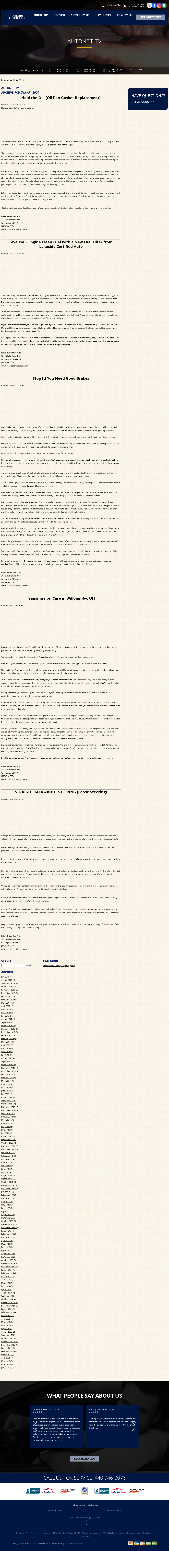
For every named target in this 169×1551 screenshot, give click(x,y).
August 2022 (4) (8, 1214)
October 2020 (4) (8, 1143)
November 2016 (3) (9, 990)
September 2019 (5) (9, 1100)
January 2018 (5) (8, 1035)
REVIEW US (124, 15)
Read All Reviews (84, 1459)
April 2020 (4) (7, 1123)
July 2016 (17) (7, 977)
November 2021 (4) (9, 1185)
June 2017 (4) (6, 1012)
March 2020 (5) (7, 1120)
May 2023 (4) (6, 1244)
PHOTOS (59, 15)
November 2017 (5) (9, 1029)
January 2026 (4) (8, 1348)
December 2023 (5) (9, 1266)
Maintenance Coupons (113, 1510)
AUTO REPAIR (80, 15)
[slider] (38, 1412)
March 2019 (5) (7, 1081)
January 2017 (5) (8, 996)
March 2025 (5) (7, 1315)
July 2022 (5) (6, 1211)
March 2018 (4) (7, 1042)
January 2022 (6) (8, 1191)
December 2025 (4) (9, 1345)
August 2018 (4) (8, 1058)
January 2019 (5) (8, 1074)
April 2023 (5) (7, 1240)
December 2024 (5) (9, 1306)
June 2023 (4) (6, 1247)
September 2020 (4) (9, 1139)
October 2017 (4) (8, 1025)
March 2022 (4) (7, 1198)
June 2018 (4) (6, 1051)
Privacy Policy (78, 1543)
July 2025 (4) (6, 1328)
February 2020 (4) (8, 1116)
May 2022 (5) (6, 1204)
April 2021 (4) (7, 1162)
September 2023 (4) (9, 1257)
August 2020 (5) (8, 1136)
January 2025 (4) (8, 1309)
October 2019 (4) (8, 1103)
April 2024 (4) (7, 1279)
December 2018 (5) (9, 1071)
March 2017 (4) (7, 1003)
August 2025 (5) (8, 1332)
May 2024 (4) (6, 1283)
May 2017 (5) (6, 1009)
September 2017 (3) (9, 1022)
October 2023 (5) (8, 1260)
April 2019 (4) (7, 1084)
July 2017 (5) (6, 1016)
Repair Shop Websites (36, 1543)
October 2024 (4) (8, 1299)
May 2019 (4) (6, 1087)
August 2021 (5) (8, 1175)
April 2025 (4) (7, 1319)
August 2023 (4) (8, 1253)
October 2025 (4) (8, 1338)
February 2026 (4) (8, 1351)
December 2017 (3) (9, 1032)
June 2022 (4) (6, 1208)
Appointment (150, 17)
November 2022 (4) (9, 1224)
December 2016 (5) (9, 993)
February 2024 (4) (8, 1273)
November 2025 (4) (9, 1341)
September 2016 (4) (9, 983)
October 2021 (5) (8, 1182)
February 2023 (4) (8, 1234)
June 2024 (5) (6, 1286)
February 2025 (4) (8, 1312)
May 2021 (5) (6, 1165)
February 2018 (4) (8, 1038)
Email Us (85, 1521)
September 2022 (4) (9, 1218)
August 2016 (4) (8, 980)
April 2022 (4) (7, 1201)
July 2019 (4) (6, 1094)
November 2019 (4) (9, 1107)
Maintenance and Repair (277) (56, 965)
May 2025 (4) (6, 1322)
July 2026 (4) (6, 1367)
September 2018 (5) (9, 1061)
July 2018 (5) (6, 1055)
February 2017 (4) (8, 999)
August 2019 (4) (8, 1097)
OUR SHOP (41, 15)
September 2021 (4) (9, 1178)
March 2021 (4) (7, 1159)
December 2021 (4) (9, 1188)
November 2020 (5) (9, 1146)
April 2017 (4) (7, 1006)
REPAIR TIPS (103, 15)
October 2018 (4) (8, 1064)
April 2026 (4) (7, 1358)
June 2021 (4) (6, 1169)
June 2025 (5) (6, 1325)
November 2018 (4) (9, 1068)
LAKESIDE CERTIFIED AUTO (12, 80)
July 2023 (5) (6, 1250)
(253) (72, 965)
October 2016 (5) (8, 986)
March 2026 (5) (7, 1354)
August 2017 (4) (8, 1019)
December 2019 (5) (9, 1110)
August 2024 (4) (8, 1292)
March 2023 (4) (7, 1237)
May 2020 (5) (6, 1126)
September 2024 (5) (9, 1296)
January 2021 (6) (8, 1152)
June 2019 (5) (6, 1090)
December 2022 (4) (9, 1227)
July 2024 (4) (6, 1289)
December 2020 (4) (9, 1149)
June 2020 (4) (6, 1130)
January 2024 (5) (8, 1270)
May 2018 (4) (6, 1048)
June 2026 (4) (6, 1364)
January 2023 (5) (8, 1231)
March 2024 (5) (7, 1276)
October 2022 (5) (8, 1221)
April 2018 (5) (7, 1045)
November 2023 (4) (9, 1263)
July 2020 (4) (6, 1133)
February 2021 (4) (8, 1156)
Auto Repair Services (55, 1510)
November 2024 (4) (9, 1302)
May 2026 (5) (6, 1361)
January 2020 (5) (8, 1113)
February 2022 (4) (8, 1195)
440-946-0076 (113, 5)
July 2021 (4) (6, 1172)
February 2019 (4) (8, 1077)
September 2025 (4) (9, 1335)
